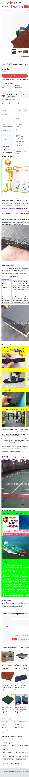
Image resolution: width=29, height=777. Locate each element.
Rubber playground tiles (6, 730)
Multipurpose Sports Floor (9, 745)
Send (14, 639)
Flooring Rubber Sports (8, 759)
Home (2, 10)
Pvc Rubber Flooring (21, 759)
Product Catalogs (22, 721)
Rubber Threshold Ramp (20, 730)
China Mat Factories (7, 752)
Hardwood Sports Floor (23, 745)
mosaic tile (3, 727)
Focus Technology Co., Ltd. (18, 771)
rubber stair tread (19, 727)
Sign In (3, 103)
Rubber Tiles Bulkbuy (16, 763)
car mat (3, 724)
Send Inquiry (14, 76)
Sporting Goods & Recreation (11, 10)
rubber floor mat (19, 724)
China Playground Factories (9, 756)
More (2, 766)
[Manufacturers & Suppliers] (14, 2)
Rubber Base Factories (20, 752)
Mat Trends (5, 763)
